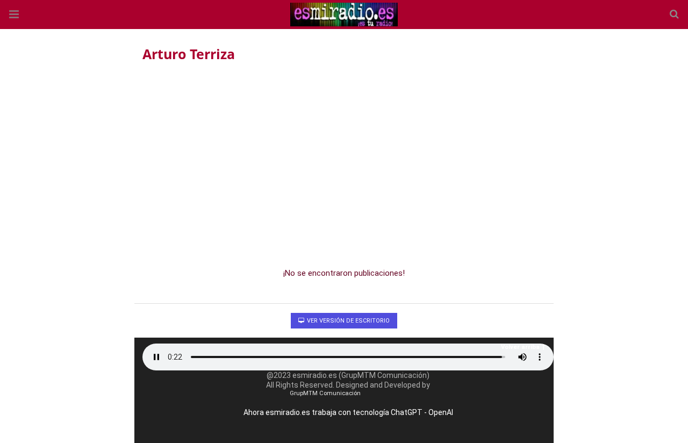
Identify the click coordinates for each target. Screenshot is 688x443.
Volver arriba (520, 347)
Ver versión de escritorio (347, 320)
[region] (344, 162)
